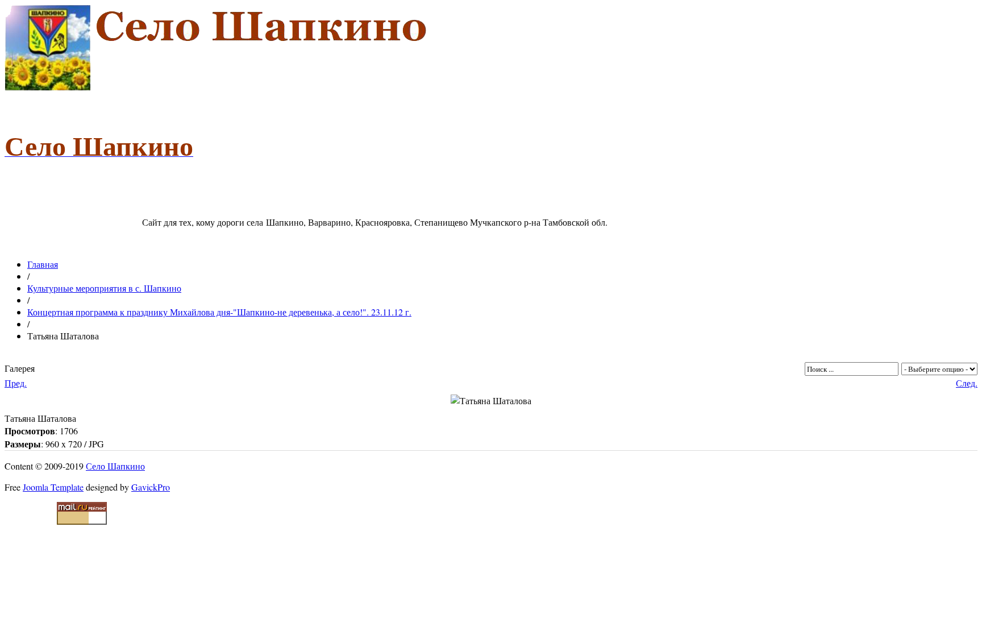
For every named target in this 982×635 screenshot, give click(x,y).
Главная (42, 264)
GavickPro (150, 487)
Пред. (16, 383)
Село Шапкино (115, 466)
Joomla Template (53, 487)
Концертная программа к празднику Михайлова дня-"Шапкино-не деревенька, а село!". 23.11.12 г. (219, 312)
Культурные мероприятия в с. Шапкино (104, 288)
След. (966, 383)
